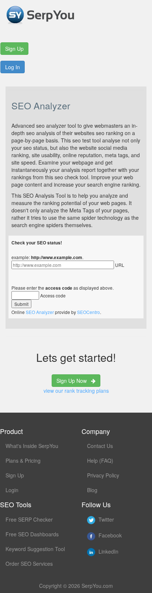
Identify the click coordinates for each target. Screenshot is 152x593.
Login (12, 490)
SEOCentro (88, 312)
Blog (92, 490)
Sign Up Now (73, 380)
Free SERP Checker (29, 519)
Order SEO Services (29, 563)
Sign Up (14, 48)
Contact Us (100, 445)
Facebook (109, 535)
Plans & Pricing (23, 460)
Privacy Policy (103, 475)
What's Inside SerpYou (32, 445)
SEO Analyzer (40, 312)
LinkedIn (107, 551)
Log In (12, 67)
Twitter (105, 519)
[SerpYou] (40, 13)
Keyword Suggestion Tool (35, 549)
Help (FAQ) (100, 460)
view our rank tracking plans (76, 390)
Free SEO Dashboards (32, 534)
